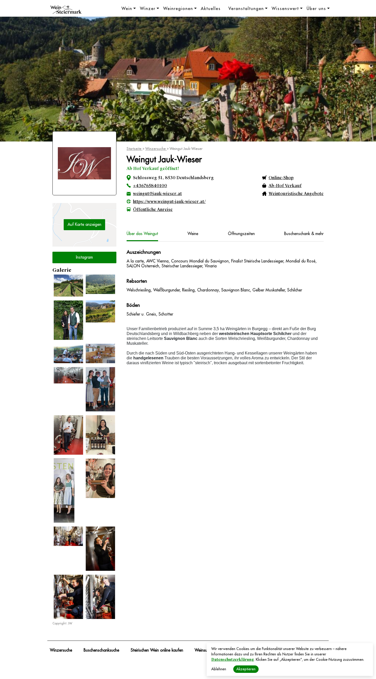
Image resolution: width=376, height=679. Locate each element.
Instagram (84, 257)
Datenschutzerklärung (232, 659)
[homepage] (66, 10)
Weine (192, 234)
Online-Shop (281, 177)
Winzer (148, 9)
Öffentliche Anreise (153, 209)
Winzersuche (156, 148)
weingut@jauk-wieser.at (157, 193)
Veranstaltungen (246, 9)
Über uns (316, 9)
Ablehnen (218, 669)
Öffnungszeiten (241, 234)
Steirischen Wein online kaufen (157, 650)
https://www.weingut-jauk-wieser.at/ (169, 201)
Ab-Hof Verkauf (285, 185)
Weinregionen (178, 9)
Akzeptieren (246, 669)
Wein (126, 9)
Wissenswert (285, 9)
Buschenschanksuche (101, 650)
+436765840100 (150, 185)
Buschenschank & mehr (304, 234)
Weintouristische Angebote (296, 193)
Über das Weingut (142, 234)
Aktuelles (211, 9)
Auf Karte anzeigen (84, 224)
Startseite (134, 148)
